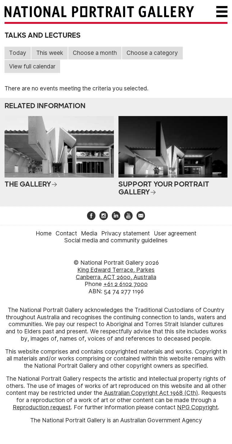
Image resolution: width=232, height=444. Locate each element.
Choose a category (152, 52)
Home (44, 233)
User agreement (175, 233)
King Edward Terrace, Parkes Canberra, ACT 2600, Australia (116, 273)
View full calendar (32, 66)
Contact (66, 233)
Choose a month (95, 52)
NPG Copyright (197, 407)
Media (89, 233)
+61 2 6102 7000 (125, 284)
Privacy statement (125, 233)
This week (49, 52)
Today (17, 52)
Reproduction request (42, 407)
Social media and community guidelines (116, 240)
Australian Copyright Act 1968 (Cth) (151, 392)
